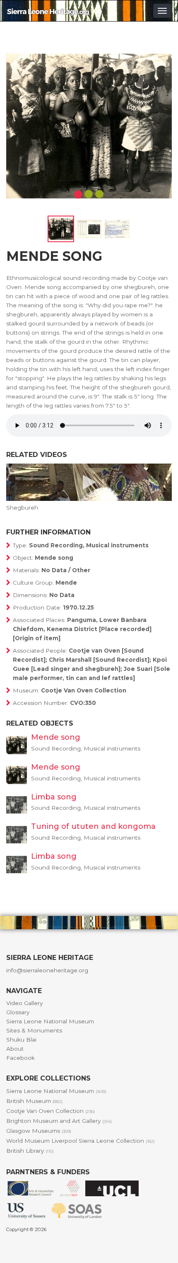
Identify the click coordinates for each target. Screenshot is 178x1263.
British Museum (34, 1101)
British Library (30, 1150)
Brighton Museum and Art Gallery (59, 1120)
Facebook (20, 1057)
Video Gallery (24, 1003)
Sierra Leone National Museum (50, 1021)
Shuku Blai (21, 1039)
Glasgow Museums (38, 1130)
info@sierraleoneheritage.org (47, 970)
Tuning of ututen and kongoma (93, 826)
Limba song (54, 797)
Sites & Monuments (34, 1030)
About (15, 1048)
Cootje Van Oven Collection (50, 1111)
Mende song (55, 737)
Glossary (17, 1012)
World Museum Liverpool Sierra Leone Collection (80, 1140)
